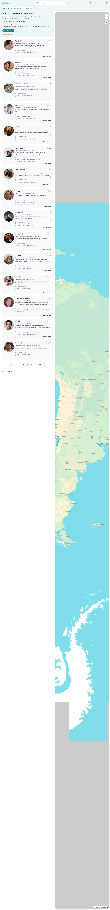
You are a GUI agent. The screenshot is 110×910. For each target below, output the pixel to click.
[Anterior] (11, 365)
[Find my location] (106, 22)
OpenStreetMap (102, 907)
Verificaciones (16, 8)
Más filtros (28, 8)
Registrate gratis (8, 30)
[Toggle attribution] (107, 907)
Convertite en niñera (96, 3)
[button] (91, 437)
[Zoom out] (106, 18)
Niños (7, 8)
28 (40, 365)
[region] (82, 460)
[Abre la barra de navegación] (106, 3)
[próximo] (44, 365)
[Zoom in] (106, 15)
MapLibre (96, 907)
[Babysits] (7, 3)
